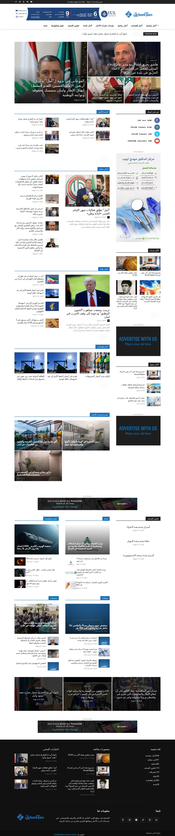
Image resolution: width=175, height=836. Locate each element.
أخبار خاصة (39, 688)
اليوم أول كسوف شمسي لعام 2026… (39, 558)
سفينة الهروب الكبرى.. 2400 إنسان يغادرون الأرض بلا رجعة (34, 547)
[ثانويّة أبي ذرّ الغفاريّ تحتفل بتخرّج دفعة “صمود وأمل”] (52, 122)
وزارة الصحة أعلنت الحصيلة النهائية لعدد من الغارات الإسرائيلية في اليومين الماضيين (91, 572)
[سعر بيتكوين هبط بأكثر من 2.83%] (126, 263)
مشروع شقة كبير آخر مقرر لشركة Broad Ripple (151, 274)
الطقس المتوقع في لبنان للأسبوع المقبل (31, 663)
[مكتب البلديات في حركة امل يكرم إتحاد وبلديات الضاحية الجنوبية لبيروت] (52, 149)
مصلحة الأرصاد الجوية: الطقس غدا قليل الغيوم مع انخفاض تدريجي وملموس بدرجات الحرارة (82, 662)
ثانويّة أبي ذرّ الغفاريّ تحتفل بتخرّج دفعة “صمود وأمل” (104, 34)
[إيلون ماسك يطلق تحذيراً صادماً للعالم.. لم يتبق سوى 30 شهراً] (20, 584)
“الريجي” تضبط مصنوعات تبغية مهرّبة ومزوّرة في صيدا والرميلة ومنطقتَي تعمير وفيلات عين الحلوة (31, 653)
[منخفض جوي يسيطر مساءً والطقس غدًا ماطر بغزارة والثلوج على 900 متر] (87, 619)
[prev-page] (107, 158)
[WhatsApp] (156, 819)
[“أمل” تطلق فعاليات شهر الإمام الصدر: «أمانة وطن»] (103, 122)
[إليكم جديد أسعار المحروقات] (95, 362)
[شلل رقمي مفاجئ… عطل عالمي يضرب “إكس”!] (20, 573)
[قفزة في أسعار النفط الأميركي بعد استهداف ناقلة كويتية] (52, 293)
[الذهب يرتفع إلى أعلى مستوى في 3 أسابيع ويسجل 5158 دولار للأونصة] (52, 323)
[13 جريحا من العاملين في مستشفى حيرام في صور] (70, 561)
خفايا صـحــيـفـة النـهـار (138, 541)
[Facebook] (16, 2)
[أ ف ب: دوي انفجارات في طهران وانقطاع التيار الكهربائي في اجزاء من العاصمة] (52, 279)
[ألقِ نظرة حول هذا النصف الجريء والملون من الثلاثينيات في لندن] (38, 435)
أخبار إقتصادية (19, 372)
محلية (142, 293)
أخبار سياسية (80, 76)
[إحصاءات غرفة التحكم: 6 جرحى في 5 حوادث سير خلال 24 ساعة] (104, 641)
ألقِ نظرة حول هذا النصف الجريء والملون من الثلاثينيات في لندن (37, 443)
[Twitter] (23, 2)
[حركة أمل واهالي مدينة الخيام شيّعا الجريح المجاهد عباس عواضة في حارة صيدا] (36, 619)
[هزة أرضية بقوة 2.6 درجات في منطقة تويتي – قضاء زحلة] (104, 652)
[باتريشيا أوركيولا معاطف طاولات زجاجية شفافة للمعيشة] (154, 388)
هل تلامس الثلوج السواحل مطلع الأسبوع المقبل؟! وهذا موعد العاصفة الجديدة (150, 299)
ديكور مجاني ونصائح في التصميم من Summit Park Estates (34, 473)
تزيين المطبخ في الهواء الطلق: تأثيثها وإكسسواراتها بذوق (82, 443)
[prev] (138, 34)
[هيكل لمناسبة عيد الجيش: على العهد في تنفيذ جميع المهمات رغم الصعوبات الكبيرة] (106, 90)
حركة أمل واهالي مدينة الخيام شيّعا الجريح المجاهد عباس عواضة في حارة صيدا (38, 625)
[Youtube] (31, 2)
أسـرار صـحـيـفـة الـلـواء (138, 527)
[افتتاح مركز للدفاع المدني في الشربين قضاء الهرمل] (52, 199)
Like (139, 120)
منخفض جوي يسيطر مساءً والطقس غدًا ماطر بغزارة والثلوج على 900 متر (88, 626)
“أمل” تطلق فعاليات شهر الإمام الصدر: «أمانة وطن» (91, 211)
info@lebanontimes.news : (65, 834)
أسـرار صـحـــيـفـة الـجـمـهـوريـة (138, 555)
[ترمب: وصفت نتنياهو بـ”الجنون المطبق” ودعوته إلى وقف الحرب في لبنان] (87, 291)
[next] (134, 34)
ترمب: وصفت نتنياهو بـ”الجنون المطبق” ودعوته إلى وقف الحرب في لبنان (88, 313)
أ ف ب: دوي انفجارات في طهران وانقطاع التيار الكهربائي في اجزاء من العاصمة (29, 279)
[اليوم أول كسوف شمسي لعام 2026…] (20, 561)
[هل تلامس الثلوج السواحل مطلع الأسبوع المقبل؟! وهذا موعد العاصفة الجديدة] (150, 287)
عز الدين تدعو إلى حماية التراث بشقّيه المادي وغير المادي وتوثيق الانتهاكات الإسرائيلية (44, 783)
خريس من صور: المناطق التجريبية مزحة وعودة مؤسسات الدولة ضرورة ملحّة (29, 211)
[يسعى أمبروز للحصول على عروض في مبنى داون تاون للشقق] (154, 401)
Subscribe (132, 141)
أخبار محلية (103, 169)
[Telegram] (136, 819)
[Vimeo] (27, 2)
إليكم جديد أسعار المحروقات (97, 376)
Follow (134, 127)
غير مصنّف (120, 293)
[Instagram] (19, 2)
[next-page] (102, 158)
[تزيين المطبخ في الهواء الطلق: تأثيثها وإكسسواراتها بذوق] (86, 435)
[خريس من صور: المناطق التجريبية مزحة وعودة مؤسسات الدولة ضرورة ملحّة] (52, 211)
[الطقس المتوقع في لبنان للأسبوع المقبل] (53, 666)
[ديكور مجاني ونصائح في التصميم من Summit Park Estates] (38, 466)
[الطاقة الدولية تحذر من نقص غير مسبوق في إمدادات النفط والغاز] (29, 362)
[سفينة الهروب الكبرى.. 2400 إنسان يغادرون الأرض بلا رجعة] (36, 539)
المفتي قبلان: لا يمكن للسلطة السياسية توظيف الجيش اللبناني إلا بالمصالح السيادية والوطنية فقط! (31, 640)
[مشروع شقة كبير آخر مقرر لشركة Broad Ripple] (150, 263)
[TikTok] (143, 819)
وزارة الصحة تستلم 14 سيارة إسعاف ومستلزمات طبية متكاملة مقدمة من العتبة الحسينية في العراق (85, 546)
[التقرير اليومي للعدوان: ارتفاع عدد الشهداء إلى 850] (70, 585)
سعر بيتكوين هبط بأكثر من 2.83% (81, 755)
